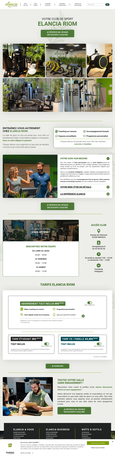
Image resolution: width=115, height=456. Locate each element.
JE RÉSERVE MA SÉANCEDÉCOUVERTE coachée (57, 33)
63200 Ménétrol (98, 237)
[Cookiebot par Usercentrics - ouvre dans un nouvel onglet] (10, 453)
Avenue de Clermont (98, 235)
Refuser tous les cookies (98, 447)
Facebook (99, 269)
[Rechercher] (107, 4)
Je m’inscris (57, 366)
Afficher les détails (25, 453)
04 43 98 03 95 (98, 249)
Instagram (98, 271)
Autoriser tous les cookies (98, 443)
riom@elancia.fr (98, 246)
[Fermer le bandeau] (112, 441)
